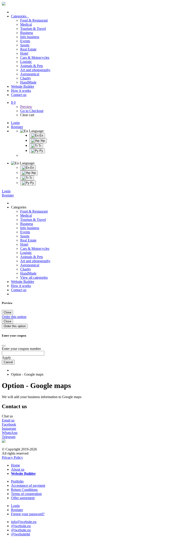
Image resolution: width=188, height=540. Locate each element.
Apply (6, 358)
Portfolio (17, 481)
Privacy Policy (12, 457)
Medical (26, 24)
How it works (21, 91)
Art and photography (35, 70)
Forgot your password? (27, 514)
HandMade (28, 82)
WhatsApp (9, 433)
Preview (26, 107)
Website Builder (22, 86)
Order (14, 317)
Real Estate (28, 49)
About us (17, 469)
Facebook (9, 424)
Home (15, 465)
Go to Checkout (31, 111)
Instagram (9, 428)
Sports (24, 45)
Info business (29, 37)
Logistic (26, 62)
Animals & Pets (31, 66)
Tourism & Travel (33, 29)
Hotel (24, 53)
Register (17, 127)
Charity (25, 78)
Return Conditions (24, 490)
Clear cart (27, 115)
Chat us (7, 416)
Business (26, 33)
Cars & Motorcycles (34, 57)
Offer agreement (23, 498)
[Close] (4, 345)
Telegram (8, 437)
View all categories (34, 277)
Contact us (18, 95)
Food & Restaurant (34, 20)
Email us (8, 420)
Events (25, 41)
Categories (20, 16)
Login (15, 123)
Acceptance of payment (28, 485)
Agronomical (29, 74)
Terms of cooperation (26, 494)
